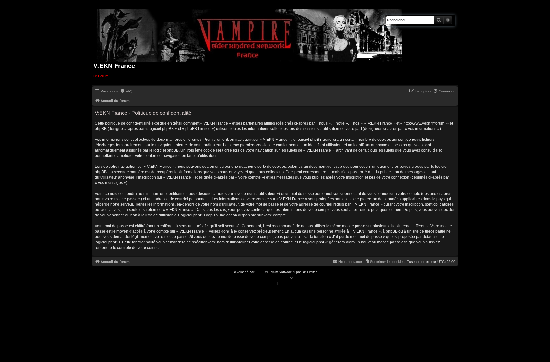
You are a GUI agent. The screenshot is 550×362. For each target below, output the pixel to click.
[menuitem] (126, 91)
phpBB (260, 272)
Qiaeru (298, 277)
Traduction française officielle (268, 277)
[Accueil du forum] (249, 33)
